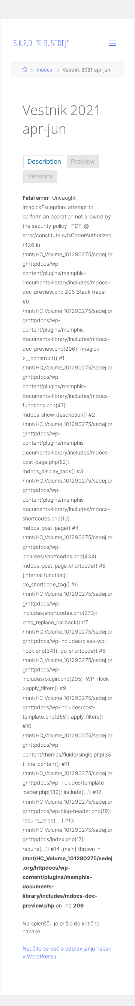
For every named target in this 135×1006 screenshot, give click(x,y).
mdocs (44, 70)
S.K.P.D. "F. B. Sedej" (41, 42)
